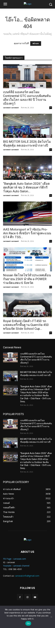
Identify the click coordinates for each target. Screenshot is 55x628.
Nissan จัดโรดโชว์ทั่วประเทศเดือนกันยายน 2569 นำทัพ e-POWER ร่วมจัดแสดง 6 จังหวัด (27, 279)
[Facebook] (20, 597)
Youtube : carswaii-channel (16, 565)
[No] (51, 616)
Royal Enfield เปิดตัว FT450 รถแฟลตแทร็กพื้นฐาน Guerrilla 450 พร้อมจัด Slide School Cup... (26, 324)
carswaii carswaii (11, 107)
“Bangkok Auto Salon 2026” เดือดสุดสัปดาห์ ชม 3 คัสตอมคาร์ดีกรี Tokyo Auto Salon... (26, 187)
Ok (28, 623)
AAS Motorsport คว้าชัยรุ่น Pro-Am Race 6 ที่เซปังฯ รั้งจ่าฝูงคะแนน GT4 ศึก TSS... (27, 233)
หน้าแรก (36, 43)
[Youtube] (35, 597)
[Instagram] (27, 597)
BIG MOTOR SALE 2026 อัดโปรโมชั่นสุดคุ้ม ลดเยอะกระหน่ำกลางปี (27, 143)
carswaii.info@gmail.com (27, 575)
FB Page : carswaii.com (14, 558)
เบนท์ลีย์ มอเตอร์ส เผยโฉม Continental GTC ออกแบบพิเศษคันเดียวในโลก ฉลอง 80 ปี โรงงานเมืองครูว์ (27, 97)
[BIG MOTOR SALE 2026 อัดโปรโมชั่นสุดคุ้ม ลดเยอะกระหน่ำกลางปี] (27, 126)
